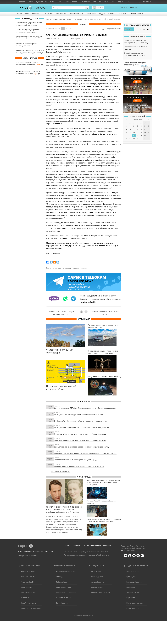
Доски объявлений (63, 587)
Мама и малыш (97, 587)
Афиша (128, 2)
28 (126, 139)
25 (141, 135)
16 (134, 132)
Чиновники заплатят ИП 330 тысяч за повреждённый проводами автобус (30, 51)
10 (137, 129)
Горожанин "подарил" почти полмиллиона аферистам (27, 63)
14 (126, 132)
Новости (21, 2)
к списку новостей (80, 268)
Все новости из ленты (60, 471)
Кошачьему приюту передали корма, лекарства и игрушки (27, 31)
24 (137, 135)
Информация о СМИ (26, 555)
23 (134, 135)
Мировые (36, 14)
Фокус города (137, 14)
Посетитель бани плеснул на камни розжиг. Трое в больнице (80, 434)
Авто (94, 2)
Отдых (120, 2)
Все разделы (146, 2)
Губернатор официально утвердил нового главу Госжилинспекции (29, 38)
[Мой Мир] (57, 262)
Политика (48, 14)
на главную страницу (63, 268)
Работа (75, 2)
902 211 (123, 550)
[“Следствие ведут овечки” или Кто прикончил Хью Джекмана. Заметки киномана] (104, 530)
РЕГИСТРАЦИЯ (132, 8)
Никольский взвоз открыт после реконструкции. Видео (28, 72)
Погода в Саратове (28, 592)
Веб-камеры (103, 2)
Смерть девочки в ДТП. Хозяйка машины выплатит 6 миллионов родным (85, 408)
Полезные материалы (134, 603)
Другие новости (132, 608)
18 (141, 132)
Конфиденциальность (92, 545)
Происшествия (76, 14)
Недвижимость (41, 2)
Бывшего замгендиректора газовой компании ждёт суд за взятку (29, 24)
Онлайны (123, 14)
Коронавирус (23, 14)
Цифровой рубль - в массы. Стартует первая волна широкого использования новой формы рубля (103, 482)
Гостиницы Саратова (134, 582)
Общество (91, 14)
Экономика (61, 14)
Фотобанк (25, 598)
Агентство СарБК (27, 582)
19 (145, 132)
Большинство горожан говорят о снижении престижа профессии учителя (85, 453)
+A (66, 28)
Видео (52, 2)
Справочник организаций (66, 592)
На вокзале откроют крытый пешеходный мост (26, 44)
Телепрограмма (132, 592)
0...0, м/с (100, 7)
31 (137, 139)
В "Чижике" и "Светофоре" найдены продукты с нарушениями (80, 421)
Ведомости (130, 598)
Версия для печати (114, 28)
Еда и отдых (130, 577)
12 (145, 129)
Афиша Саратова (132, 571)
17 (137, 132)
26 (145, 135)
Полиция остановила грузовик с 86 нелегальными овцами (78, 414)
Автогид (59, 577)
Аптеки (30, 2)
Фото (60, 2)
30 (134, 139)
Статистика (77, 545)
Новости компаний (63, 598)
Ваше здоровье (97, 577)
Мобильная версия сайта (83, 615)
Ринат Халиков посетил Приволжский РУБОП (104, 313)
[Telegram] (51, 262)
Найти (147, 69)
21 (126, 135)
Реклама (67, 545)
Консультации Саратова (100, 592)
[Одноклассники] (54, 262)
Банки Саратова (62, 603)
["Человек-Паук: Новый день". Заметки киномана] (104, 511)
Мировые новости (28, 577)
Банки (113, 2)
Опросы (111, 14)
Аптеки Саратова (97, 582)
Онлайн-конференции (29, 603)
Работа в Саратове (63, 582)
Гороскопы (130, 587)
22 (130, 135)
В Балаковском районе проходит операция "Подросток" (61, 313)
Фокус (67, 2)
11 (141, 129)
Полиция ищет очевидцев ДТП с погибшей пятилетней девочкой (81, 427)
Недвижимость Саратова (65, 571)
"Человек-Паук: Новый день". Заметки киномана (101, 502)
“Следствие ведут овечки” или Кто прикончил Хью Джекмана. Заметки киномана (104, 520)
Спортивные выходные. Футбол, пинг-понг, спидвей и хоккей (80, 440)
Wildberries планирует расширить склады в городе (75, 460)
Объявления (85, 2)
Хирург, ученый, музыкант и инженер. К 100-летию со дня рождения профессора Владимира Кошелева (64, 509)
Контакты (107, 545)
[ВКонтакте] (47, 262)
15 (130, 132)
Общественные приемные (31, 608)
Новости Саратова (28, 571)
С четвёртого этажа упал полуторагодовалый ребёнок (135, 54)
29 (130, 139)
